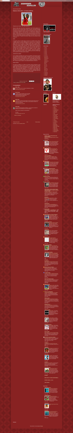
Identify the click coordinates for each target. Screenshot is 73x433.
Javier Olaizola (55, 116)
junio (45, 64)
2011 (45, 56)
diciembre (45, 57)
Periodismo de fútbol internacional (50, 168)
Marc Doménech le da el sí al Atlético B (50, 156)
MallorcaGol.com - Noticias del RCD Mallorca (51, 377)
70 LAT (46, 279)
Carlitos (54, 107)
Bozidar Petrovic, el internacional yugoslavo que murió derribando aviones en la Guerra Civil (53, 254)
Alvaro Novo (55, 106)
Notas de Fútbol (47, 331)
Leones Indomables (48, 367)
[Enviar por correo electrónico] (29, 81)
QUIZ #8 (50, 230)
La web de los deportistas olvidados (50, 337)
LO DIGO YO (46, 342)
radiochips (46, 140)
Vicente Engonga (55, 130)
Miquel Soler (55, 127)
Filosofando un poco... (48, 387)
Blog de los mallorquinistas (49, 291)
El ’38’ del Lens (47, 177)
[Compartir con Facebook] (32, 81)
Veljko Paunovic (55, 129)
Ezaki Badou (55, 112)
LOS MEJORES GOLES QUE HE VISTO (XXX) (51, 343)
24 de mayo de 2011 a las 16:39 (20, 89)
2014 (45, 52)
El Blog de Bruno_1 (47, 304)
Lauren (54, 119)
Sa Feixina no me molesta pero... (53, 388)
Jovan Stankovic (55, 118)
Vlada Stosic (55, 131)
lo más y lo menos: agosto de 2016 (53, 141)
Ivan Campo (55, 115)
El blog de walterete (48, 395)
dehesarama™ (47, 403)
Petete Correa (55, 128)
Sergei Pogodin (51, 325)
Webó (24, 82)
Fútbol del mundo (47, 284)
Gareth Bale (50, 355)
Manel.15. (16, 92)
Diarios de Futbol (47, 176)
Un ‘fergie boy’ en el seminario (53, 348)
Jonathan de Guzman (19, 82)
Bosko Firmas (47, 354)
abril (45, 67)
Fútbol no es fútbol (47, 309)
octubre (45, 59)
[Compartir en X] (31, 81)
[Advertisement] (26, 118)
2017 (45, 48)
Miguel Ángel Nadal (56, 126)
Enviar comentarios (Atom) (21, 123)
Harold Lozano (55, 114)
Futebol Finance (47, 203)
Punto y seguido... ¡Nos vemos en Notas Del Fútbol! (51, 332)
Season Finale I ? (51, 310)
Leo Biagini (55, 120)
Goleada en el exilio (51, 285)
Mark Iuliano (55, 124)
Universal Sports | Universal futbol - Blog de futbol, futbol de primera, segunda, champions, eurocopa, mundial (52, 190)
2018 (45, 47)
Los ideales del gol (47, 272)
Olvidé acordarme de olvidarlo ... (49, 267)
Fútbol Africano (47, 161)
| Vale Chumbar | (47, 382)
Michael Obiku (55, 125)
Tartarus (16, 106)
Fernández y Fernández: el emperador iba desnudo (51, 273)
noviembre (45, 58)
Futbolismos (46, 347)
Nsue (22, 82)
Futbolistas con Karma (48, 324)
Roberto (16, 99)
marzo (45, 68)
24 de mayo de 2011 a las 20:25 (20, 96)
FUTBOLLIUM (47, 229)
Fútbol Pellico (47, 317)
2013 (45, 53)
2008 (45, 75)
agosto (45, 62)
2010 (45, 72)
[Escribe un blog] (30, 81)
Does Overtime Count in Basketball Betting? (50, 204)
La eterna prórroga (51, 215)
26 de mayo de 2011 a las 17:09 (20, 113)
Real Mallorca (47, 260)
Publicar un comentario (17, 115)
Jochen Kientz (55, 117)
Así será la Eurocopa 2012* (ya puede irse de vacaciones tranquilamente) (53, 412)
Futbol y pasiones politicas (49, 252)
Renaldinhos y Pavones (48, 221)
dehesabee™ (47, 410)
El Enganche (46, 197)
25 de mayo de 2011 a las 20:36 (20, 103)
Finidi (54, 113)
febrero (45, 69)
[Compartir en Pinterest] (33, 81)
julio (45, 63)
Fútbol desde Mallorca (48, 155)
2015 (45, 51)
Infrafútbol (46, 375)
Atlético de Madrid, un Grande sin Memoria (51, 214)
